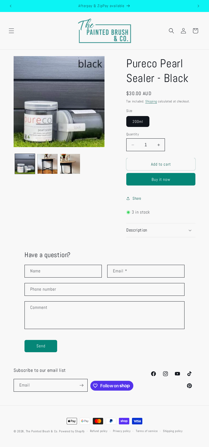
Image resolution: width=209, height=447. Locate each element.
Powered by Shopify (72, 431)
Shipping (151, 101)
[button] (11, 31)
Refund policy (98, 431)
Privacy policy (122, 431)
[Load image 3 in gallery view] (70, 164)
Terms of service (147, 431)
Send (40, 345)
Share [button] (137, 198)
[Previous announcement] (11, 6)
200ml (138, 121)
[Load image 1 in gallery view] (25, 164)
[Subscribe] (81, 385)
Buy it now (161, 179)
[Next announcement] (198, 6)
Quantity (132, 134)
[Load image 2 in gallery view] (47, 164)
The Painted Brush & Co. (42, 431)
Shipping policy (173, 431)
